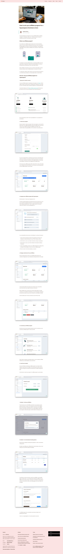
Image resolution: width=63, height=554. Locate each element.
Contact (60, 1)
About (53, 1)
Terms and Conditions (6, 549)
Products (46, 1)
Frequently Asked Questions (22, 538)
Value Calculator (35, 541)
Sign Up (51, 532)
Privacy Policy (13, 549)
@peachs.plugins (9, 542)
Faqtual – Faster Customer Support (38, 543)
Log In (51, 535)
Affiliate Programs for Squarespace (38, 534)
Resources (50, 1)
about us (7, 534)
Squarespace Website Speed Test (37, 539)
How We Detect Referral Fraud (22, 540)
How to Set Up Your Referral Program (23, 536)
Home (56, 1)
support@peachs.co (10, 540)
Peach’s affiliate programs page (33, 88)
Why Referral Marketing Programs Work (23, 534)
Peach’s (39, 83)
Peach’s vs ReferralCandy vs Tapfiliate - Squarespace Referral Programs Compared (24, 542)
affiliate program (38, 546)
